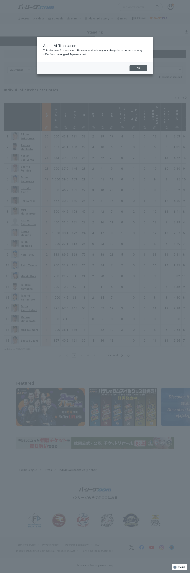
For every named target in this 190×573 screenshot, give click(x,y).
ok (138, 68)
